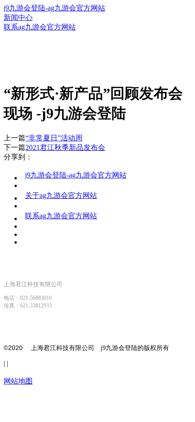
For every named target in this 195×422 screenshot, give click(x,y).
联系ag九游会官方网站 (61, 216)
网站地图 (18, 381)
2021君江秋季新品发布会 (65, 147)
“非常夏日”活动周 (54, 138)
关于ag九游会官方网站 (61, 195)
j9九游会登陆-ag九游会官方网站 (54, 8)
